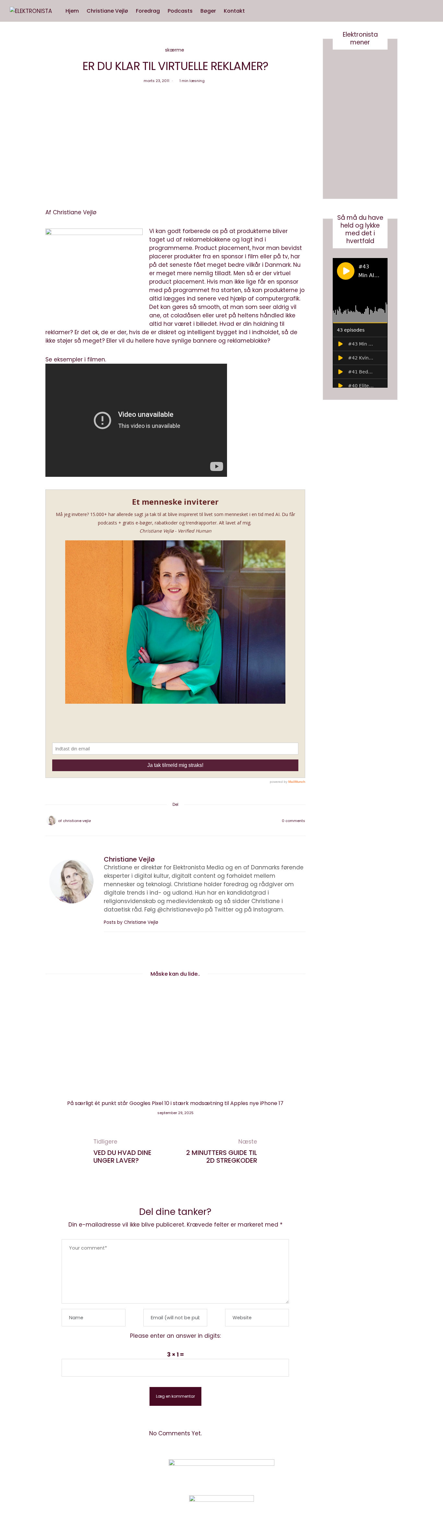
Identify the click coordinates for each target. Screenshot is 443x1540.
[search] (255, 11)
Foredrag (148, 11)
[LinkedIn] (192, 821)
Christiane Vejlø (107, 11)
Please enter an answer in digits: (175, 1336)
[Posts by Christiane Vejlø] (51, 820)
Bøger (208, 11)
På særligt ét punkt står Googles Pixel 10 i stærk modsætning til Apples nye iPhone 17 (175, 1103)
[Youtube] (352, 1473)
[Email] (175, 821)
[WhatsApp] (184, 821)
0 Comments (293, 820)
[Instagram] (336, 1473)
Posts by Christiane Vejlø (132, 922)
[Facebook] (158, 821)
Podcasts (180, 11)
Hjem (72, 11)
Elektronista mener (360, 38)
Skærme (174, 50)
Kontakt (234, 11)
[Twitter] (167, 821)
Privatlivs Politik (113, 1473)
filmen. (96, 359)
